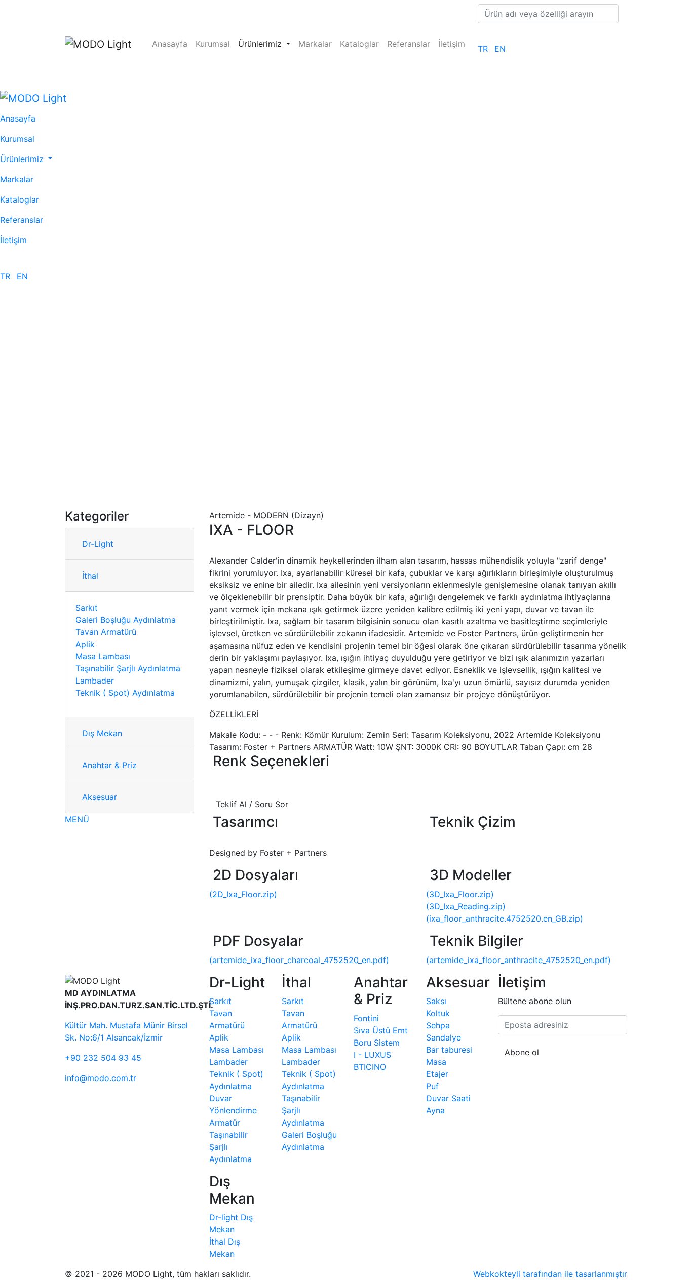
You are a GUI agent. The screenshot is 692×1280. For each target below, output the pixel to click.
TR (483, 49)
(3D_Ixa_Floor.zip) (460, 894)
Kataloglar (359, 43)
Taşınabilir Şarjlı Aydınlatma (127, 668)
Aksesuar (99, 797)
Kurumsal (213, 43)
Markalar (315, 43)
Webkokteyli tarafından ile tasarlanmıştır (550, 1274)
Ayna (435, 1110)
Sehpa (438, 1025)
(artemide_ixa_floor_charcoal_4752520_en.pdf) (299, 960)
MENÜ (77, 819)
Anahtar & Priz (109, 765)
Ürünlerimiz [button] (261, 43)
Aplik (85, 644)
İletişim (451, 43)
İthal (90, 576)
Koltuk (438, 1013)
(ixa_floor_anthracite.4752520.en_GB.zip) (504, 918)
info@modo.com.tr (100, 1078)
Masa (436, 1062)
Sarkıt (86, 608)
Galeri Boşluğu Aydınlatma (125, 620)
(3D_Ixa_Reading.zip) (466, 906)
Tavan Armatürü (105, 632)
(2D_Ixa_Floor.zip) (243, 894)
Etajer (437, 1074)
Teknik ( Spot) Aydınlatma (125, 693)
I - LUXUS (372, 1055)
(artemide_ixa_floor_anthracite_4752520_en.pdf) (518, 960)
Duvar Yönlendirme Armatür (233, 1110)
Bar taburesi (449, 1050)
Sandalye (443, 1037)
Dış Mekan (102, 733)
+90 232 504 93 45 (103, 1058)
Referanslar (408, 43)
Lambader (94, 680)
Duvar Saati (448, 1098)
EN (500, 49)
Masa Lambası (102, 656)
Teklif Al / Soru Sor (252, 804)
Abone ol (522, 1052)
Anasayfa (169, 43)
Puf (432, 1086)
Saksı (436, 1001)
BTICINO (370, 1067)
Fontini (366, 1018)
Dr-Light (97, 544)
